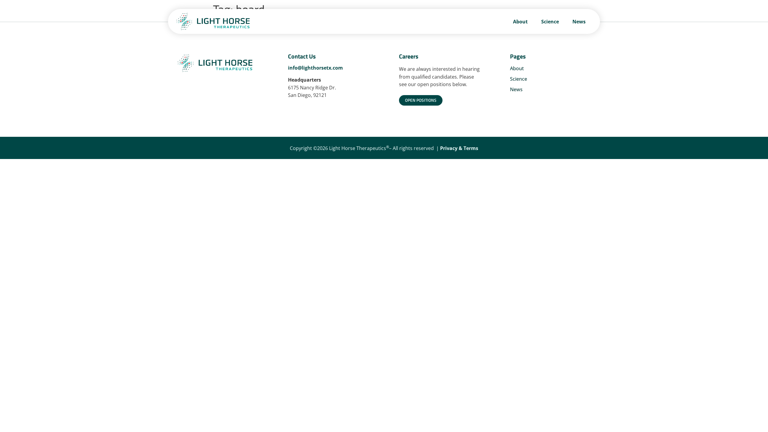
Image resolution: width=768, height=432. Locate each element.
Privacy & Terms (459, 148)
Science (550, 21)
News (579, 21)
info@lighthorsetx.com (315, 67)
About (520, 21)
